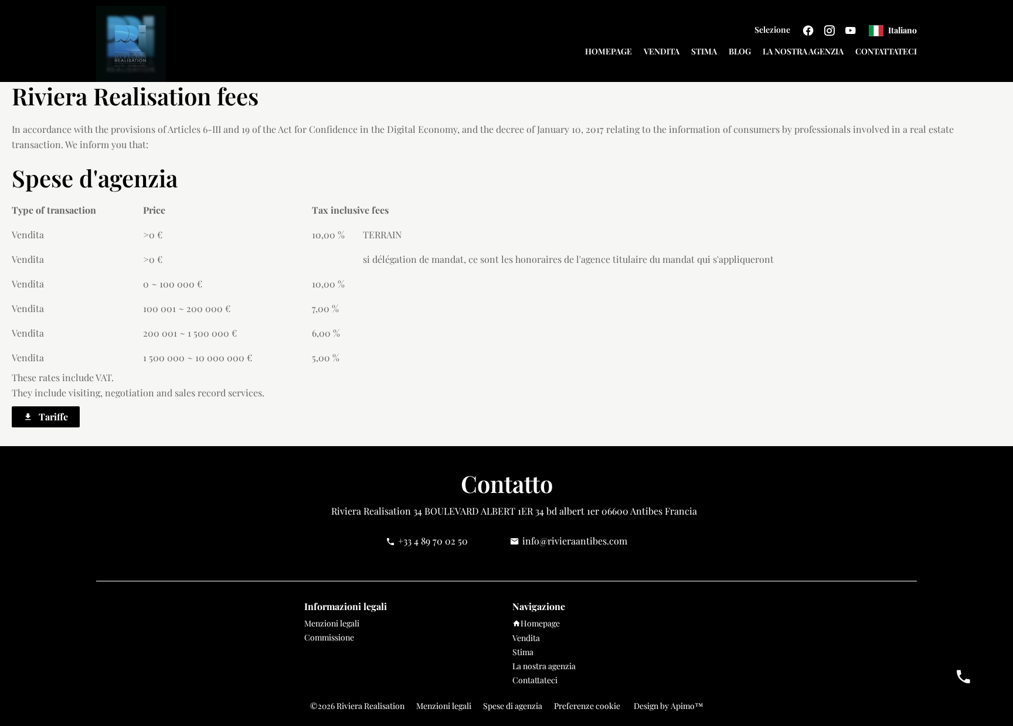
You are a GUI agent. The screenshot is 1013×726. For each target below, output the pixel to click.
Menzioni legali (443, 705)
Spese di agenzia (512, 705)
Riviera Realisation (371, 511)
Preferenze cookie (587, 705)
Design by (667, 705)
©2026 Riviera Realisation (357, 705)
